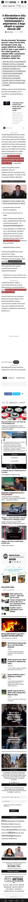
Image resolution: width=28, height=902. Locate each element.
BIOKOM (11, 838)
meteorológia (7, 835)
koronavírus (12, 829)
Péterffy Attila (20, 833)
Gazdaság (4, 468)
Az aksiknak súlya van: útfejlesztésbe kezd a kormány (13, 471)
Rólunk (14, 769)
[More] (22, 393)
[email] (16, 782)
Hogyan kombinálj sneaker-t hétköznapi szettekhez (16, 675)
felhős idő (4, 833)
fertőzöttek (13, 827)
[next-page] (5, 614)
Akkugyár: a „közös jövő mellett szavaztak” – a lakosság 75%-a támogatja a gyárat (13, 518)
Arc (3, 490)
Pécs (7, 594)
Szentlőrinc (5, 838)
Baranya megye (7, 824)
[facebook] (10, 782)
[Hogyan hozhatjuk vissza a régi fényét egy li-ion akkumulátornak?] (14, 413)
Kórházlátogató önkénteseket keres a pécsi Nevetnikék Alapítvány (17, 645)
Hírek (3, 610)
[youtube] (14, 782)
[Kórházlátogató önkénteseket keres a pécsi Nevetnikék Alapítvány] (3, 644)
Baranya (17, 836)
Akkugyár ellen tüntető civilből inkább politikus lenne (12, 542)
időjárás (12, 832)
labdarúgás (11, 821)
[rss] (18, 782)
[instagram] (12, 782)
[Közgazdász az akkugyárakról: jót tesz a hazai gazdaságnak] (14, 484)
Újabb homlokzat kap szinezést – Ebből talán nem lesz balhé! (17, 595)
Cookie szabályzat (20, 450)
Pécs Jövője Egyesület (6, 362)
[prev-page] (2, 614)
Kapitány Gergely (14, 555)
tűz (16, 838)
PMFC (20, 827)
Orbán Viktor (22, 830)
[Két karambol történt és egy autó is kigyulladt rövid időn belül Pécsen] (14, 625)
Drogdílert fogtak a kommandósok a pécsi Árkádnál (16, 609)
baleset (21, 821)
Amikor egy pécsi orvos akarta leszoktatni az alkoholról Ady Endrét (17, 661)
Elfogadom (14, 454)
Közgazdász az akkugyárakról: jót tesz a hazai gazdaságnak (12, 493)
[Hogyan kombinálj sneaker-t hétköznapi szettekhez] (3, 676)
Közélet (5, 6)
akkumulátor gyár (20, 378)
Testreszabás (14, 461)
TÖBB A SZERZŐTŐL (9, 590)
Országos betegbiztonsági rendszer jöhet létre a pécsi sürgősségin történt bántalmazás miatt (18, 602)
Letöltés (16, 362)
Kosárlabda (5, 827)
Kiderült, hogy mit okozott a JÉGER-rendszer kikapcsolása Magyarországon (17, 693)
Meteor (9, 697)
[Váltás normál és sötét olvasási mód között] (18, 2)
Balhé (10, 6)
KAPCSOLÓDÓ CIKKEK (7, 587)
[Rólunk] (14, 761)
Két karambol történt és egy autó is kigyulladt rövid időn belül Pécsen (12, 635)
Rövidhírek (4, 419)
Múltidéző (10, 665)
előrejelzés (17, 824)
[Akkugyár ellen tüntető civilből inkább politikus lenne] (14, 533)
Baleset (3, 631)
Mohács (3, 830)
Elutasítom (14, 457)
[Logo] (10, 2)
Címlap (12, 10)
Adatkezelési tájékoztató (9, 450)
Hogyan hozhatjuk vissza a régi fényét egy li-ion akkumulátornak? (13, 422)
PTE (16, 821)
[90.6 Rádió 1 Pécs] (14, 856)
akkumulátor (11, 378)
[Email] (10, 562)
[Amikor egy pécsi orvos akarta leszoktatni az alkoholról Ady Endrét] (3, 661)
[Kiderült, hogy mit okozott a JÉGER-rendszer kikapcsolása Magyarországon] (3, 692)
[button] (4, 440)
